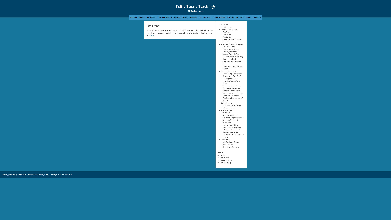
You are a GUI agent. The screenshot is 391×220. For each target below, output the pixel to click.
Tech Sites (226, 137)
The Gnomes (227, 34)
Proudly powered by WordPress (14, 175)
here (152, 35)
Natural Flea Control (232, 130)
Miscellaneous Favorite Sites (233, 135)
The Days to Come (230, 52)
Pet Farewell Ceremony (231, 88)
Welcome (133, 17)
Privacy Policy (228, 144)
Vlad (46, 175)
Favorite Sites (245, 17)
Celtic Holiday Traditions (232, 105)
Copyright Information (231, 147)
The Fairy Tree (232, 17)
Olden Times (227, 27)
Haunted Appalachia (230, 132)
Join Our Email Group (231, 142)
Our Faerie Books (218, 17)
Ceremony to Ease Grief (232, 76)
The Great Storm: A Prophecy (169, 17)
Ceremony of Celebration (232, 86)
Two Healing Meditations (232, 74)
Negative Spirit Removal (232, 91)
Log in (222, 155)
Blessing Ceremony (189, 17)
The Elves (226, 32)
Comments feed (226, 160)
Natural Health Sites (230, 125)
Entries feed (224, 158)
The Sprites (227, 37)
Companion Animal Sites (232, 127)
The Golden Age (229, 47)
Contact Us (257, 17)
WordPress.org (225, 162)
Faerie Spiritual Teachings (232, 39)
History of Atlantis (229, 59)
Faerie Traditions (229, 42)
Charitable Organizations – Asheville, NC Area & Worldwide (233, 120)
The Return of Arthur (231, 49)
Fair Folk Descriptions (147, 17)
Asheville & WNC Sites (231, 115)
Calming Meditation (230, 78)
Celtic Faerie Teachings (195, 6)
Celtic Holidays (204, 17)
